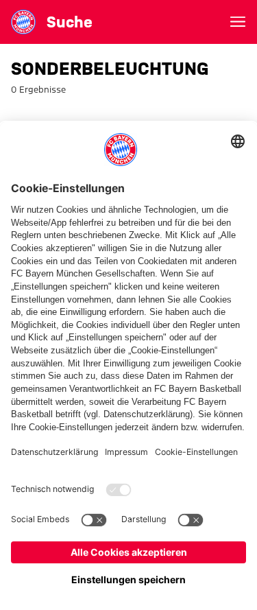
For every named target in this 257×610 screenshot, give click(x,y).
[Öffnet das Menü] (238, 22)
